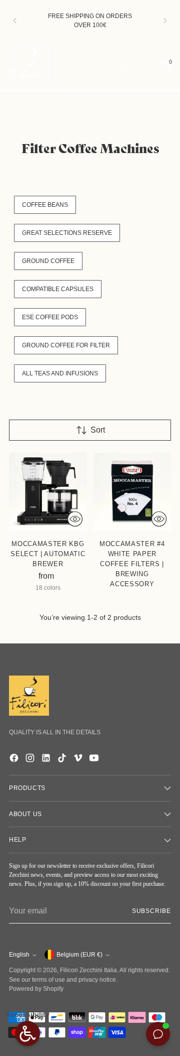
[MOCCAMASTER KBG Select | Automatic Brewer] (48, 492)
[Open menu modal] (144, 65)
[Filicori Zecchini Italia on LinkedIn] (47, 759)
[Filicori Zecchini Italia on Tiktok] (63, 759)
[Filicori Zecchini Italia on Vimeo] (79, 759)
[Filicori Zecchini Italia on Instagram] (31, 759)
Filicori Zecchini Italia (88, 970)
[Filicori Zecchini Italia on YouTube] (95, 759)
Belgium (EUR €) (79, 954)
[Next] (165, 21)
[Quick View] (75, 519)
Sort (97, 430)
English (19, 954)
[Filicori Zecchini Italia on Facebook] (15, 759)
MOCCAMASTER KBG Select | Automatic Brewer (47, 554)
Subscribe (151, 910)
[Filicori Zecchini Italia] (29, 66)
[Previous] (15, 21)
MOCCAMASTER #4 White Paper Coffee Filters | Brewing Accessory (132, 564)
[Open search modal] (122, 65)
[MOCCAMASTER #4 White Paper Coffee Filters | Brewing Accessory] (133, 492)
